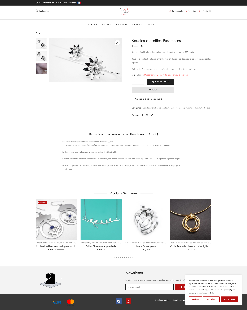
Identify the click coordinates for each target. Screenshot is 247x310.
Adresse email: (149, 287)
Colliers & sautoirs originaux (104, 243)
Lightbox (117, 42)
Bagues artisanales (133, 243)
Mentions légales (162, 300)
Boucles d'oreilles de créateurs (156, 107)
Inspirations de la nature (192, 107)
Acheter (153, 90)
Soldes (207, 107)
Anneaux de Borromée (179, 243)
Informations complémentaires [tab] (126, 134)
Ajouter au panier (160, 81)
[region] (213, 290)
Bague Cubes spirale (146, 246)
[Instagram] (128, 301)
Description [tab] (96, 134)
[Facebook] (119, 301)
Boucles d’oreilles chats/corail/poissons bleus (57, 246)
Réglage (195, 299)
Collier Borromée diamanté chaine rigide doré (191, 246)
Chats (65, 243)
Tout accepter (229, 299)
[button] (112, 257)
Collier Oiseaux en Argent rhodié (101, 246)
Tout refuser (211, 299)
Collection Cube (149, 243)
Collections (175, 107)
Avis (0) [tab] (153, 134)
